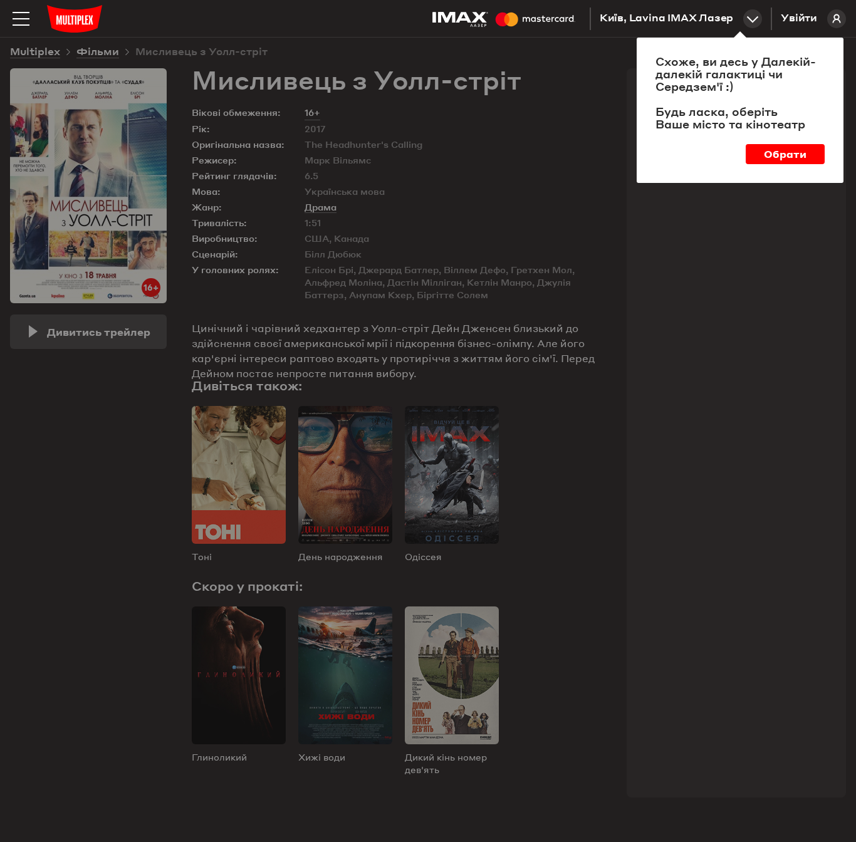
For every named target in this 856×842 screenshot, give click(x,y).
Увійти (799, 19)
